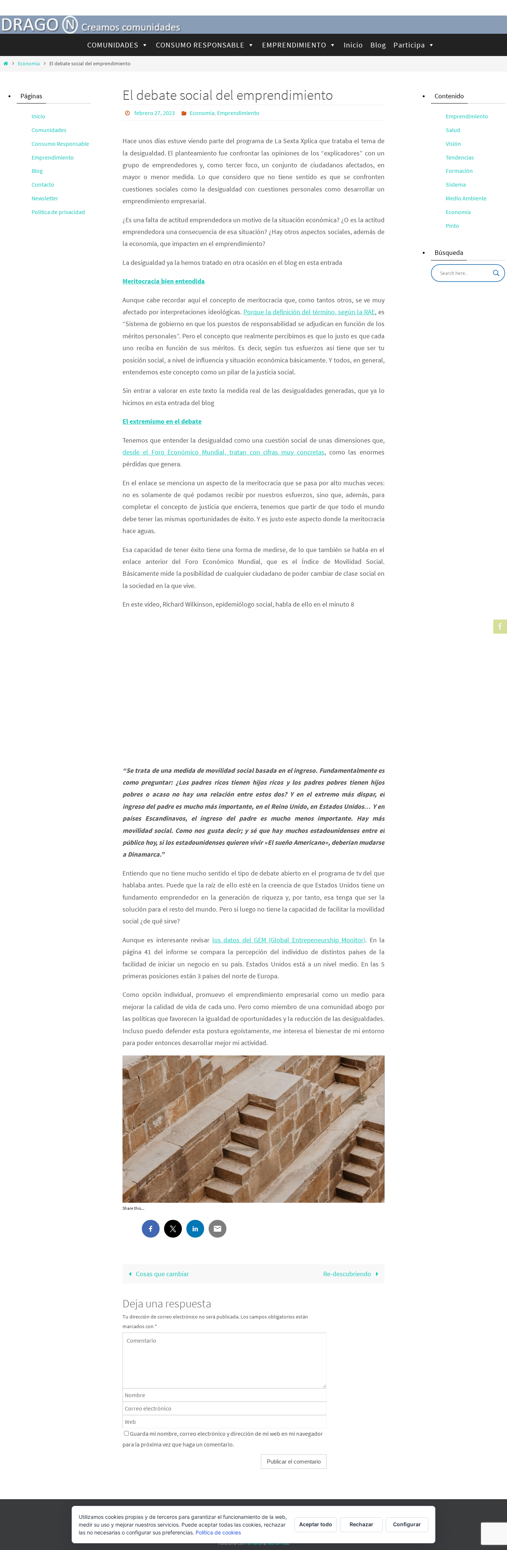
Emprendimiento (238, 112)
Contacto (43, 184)
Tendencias (460, 157)
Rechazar (361, 1524)
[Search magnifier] (496, 273)
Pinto (452, 225)
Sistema (456, 184)
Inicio (353, 44)
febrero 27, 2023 (154, 112)
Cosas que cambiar (161, 1274)
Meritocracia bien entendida (163, 281)
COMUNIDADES (112, 44)
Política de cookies (218, 1532)
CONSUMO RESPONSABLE (200, 44)
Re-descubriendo (348, 1274)
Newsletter (45, 198)
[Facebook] (499, 627)
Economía (29, 63)
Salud (453, 130)
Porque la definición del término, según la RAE (309, 312)
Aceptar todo (315, 1524)
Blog (378, 44)
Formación (459, 170)
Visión (453, 143)
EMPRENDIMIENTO (294, 44)
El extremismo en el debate (162, 421)
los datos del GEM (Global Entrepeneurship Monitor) (289, 940)
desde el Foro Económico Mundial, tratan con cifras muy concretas (223, 452)
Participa (409, 44)
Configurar (407, 1524)
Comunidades (49, 130)
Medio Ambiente (466, 198)
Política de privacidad (58, 212)
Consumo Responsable (60, 143)
